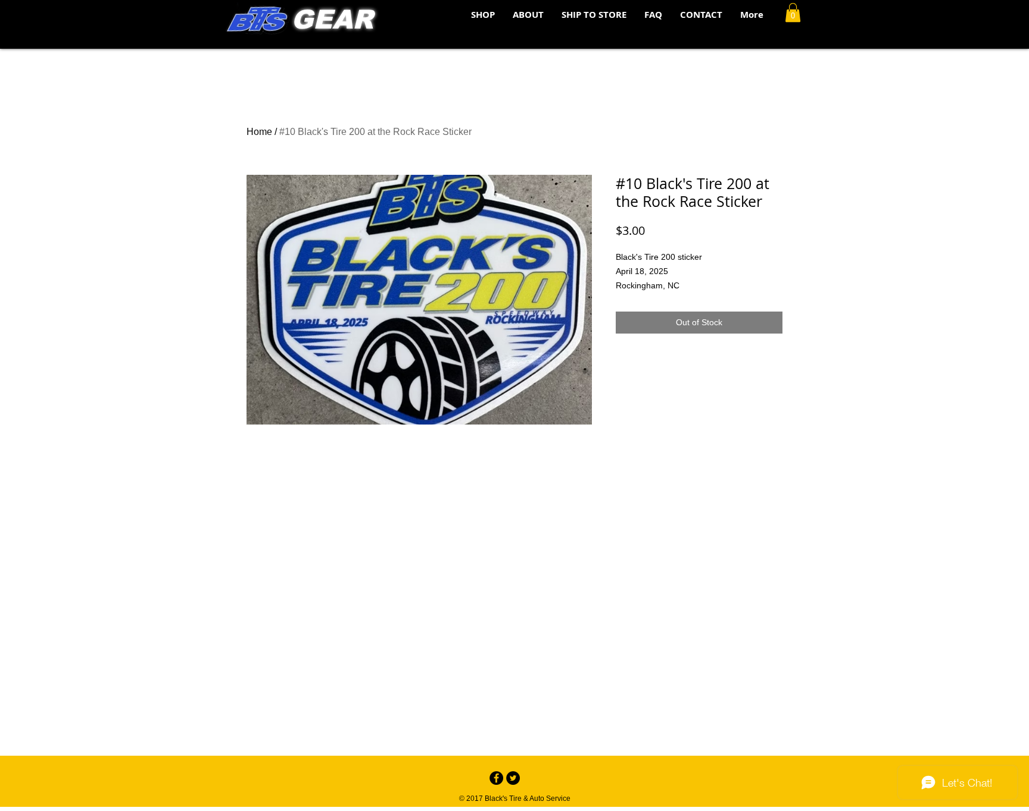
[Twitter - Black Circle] (513, 778)
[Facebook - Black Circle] (496, 778)
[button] (793, 12)
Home (259, 132)
